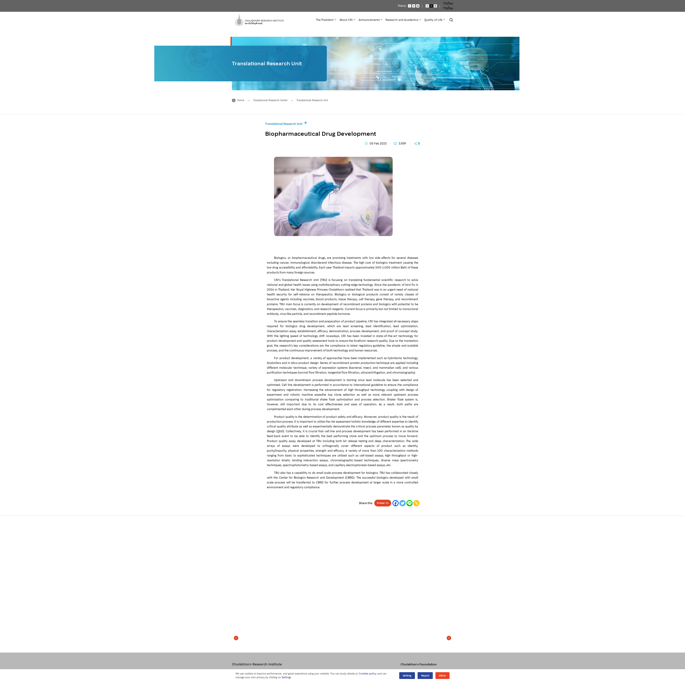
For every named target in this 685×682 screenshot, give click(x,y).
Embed (380, 503)
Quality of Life (433, 19)
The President (325, 19)
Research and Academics (401, 19)
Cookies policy (367, 674)
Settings (286, 677)
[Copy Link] (416, 503)
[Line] (409, 503)
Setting (407, 676)
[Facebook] (395, 503)
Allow (442, 676)
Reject (425, 676)
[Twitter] (402, 503)
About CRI (346, 19)
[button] (342, 244)
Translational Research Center (270, 100)
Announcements (369, 19)
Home (240, 100)
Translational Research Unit (312, 100)
